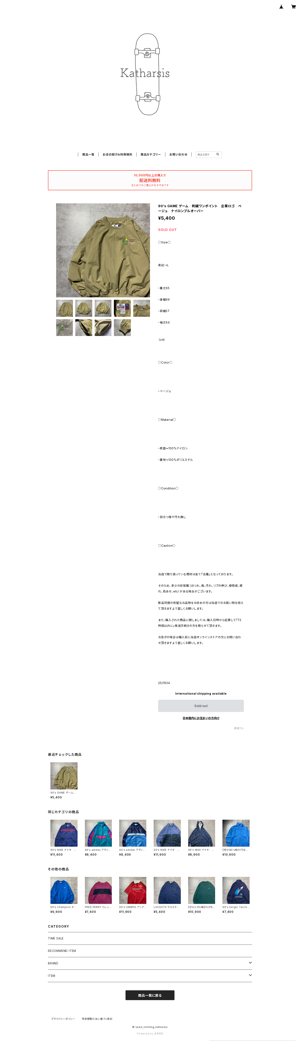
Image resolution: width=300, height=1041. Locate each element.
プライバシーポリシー (63, 1018)
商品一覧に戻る (150, 995)
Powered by (145, 1033)
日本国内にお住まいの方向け (201, 718)
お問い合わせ (178, 154)
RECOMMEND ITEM (62, 951)
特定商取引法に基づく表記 (97, 1018)
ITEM (51, 975)
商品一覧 (88, 154)
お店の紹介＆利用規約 (117, 154)
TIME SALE (56, 938)
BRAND (53, 963)
